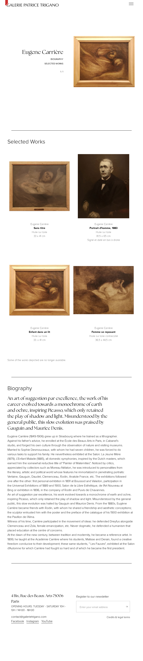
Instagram (32, 621)
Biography (57, 59)
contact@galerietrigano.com (29, 617)
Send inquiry (127, 606)
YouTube (47, 621)
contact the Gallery (39, 243)
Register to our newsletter (92, 596)
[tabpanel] (104, 61)
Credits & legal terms (118, 617)
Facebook (17, 621)
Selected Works (54, 63)
